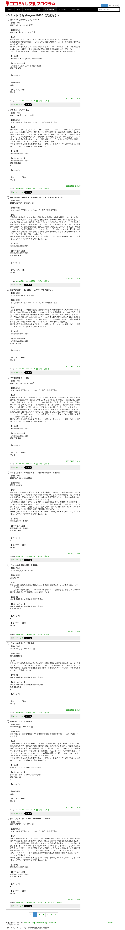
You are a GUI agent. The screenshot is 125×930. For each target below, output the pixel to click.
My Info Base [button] (113, 5)
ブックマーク (75, 9)
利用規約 (110, 922)
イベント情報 (49, 9)
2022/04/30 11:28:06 (73, 710)
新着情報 (28, 9)
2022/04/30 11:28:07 (73, 98)
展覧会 (46, 189)
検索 (18, 9)
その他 (46, 101)
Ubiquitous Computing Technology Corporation (39, 923)
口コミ (38, 9)
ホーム (10, 9)
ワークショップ (49, 902)
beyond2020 (20, 101)
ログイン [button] (104, 5)
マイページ (62, 9)
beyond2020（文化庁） (34, 101)
